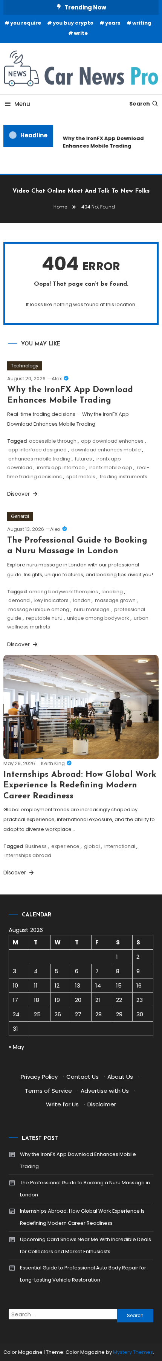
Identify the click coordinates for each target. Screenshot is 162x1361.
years (113, 22)
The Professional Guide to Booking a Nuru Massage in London (85, 1188)
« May (16, 1047)
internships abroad (28, 855)
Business (36, 846)
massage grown (115, 600)
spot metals (80, 476)
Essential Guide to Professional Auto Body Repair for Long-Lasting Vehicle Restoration (83, 1273)
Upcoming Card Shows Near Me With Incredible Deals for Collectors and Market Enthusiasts (85, 1245)
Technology (24, 365)
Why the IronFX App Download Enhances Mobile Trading (101, 142)
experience (65, 846)
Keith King (53, 763)
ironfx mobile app (110, 467)
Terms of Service (48, 1091)
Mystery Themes (133, 1352)
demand (19, 600)
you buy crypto (73, 22)
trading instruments (123, 476)
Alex (57, 378)
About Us (120, 1077)
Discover (19, 494)
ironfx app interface (61, 467)
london (81, 600)
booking (112, 591)
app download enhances (112, 441)
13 (77, 985)
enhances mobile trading (39, 458)
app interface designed (37, 449)
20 (78, 1000)
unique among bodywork (98, 618)
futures (83, 458)
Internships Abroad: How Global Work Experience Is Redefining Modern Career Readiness (79, 785)
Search (139, 103)
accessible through (52, 441)
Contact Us (82, 1077)
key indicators (51, 600)
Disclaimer (101, 1104)
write (81, 33)
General (20, 516)
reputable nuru (44, 618)
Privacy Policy (39, 1077)
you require (25, 22)
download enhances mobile (106, 449)
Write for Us (62, 1104)
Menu (22, 104)
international (119, 846)
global (92, 846)
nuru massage (92, 609)
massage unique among (38, 609)
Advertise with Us (105, 1091)
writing (141, 22)
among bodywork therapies (63, 591)
